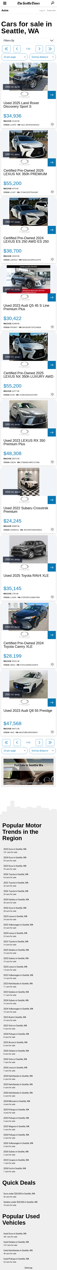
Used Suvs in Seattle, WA (15, 1235)
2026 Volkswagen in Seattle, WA (18, 1144)
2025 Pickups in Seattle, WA (16, 1119)
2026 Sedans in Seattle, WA (16, 1052)
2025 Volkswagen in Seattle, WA (18, 926)
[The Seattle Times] (29, 3)
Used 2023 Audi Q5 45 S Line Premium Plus (26, 307)
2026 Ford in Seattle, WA (15, 1170)
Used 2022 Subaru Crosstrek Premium (26, 509)
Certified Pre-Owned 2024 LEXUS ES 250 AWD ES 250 (26, 239)
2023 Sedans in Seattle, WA (16, 993)
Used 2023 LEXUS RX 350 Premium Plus (24, 442)
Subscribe (51, 10)
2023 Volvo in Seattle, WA (15, 1027)
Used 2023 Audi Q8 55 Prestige (28, 710)
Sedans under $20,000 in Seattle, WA (21, 1203)
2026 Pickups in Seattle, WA (16, 1136)
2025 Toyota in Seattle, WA (16, 884)
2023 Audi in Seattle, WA (15, 1018)
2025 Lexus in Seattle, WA (15, 968)
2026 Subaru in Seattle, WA (16, 1153)
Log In (42, 10)
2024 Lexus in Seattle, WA (15, 934)
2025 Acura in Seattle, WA (15, 1044)
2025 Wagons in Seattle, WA (16, 1128)
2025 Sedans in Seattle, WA (16, 951)
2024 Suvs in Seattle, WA (15, 859)
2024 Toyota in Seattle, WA (16, 876)
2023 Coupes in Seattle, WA (16, 1161)
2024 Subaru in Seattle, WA (16, 1002)
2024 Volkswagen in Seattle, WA (18, 1010)
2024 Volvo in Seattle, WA (15, 1060)
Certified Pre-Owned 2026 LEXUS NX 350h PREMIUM (25, 172)
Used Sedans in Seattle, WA (16, 1243)
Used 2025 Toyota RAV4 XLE (26, 575)
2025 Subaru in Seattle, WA (16, 960)
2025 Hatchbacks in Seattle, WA (18, 1086)
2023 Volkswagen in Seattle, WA (18, 976)
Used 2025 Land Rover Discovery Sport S (21, 104)
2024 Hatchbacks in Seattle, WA (18, 1077)
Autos (4, 10)
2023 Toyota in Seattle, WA (16, 943)
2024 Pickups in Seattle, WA (16, 1035)
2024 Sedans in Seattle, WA (16, 901)
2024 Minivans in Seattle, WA (17, 1102)
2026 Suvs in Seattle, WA (15, 909)
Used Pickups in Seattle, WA (16, 1260)
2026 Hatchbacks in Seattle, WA (18, 1094)
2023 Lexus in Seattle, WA (15, 918)
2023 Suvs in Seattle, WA (15, 867)
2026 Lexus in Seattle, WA (15, 1069)
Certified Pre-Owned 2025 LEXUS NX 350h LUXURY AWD (28, 374)
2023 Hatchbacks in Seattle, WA (18, 985)
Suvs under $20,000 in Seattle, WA (19, 1195)
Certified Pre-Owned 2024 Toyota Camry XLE (24, 644)
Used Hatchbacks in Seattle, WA (18, 1252)
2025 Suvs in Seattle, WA (15, 850)
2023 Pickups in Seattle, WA (16, 1111)
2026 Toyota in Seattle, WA (16, 892)
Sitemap (28, 1268)
